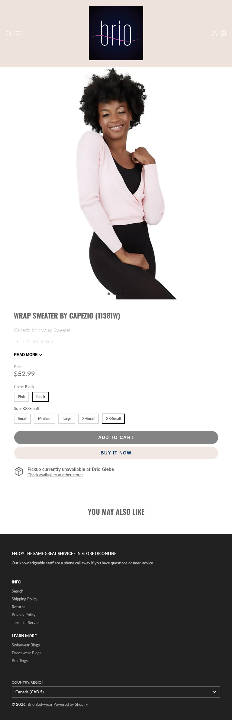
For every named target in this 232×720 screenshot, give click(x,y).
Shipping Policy (24, 598)
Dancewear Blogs (26, 652)
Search (17, 591)
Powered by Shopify (70, 704)
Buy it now (116, 452)
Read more (26, 354)
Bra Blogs (20, 660)
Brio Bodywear (40, 704)
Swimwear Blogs (26, 644)
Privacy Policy (24, 614)
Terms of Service (26, 622)
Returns (18, 606)
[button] (109, 293)
